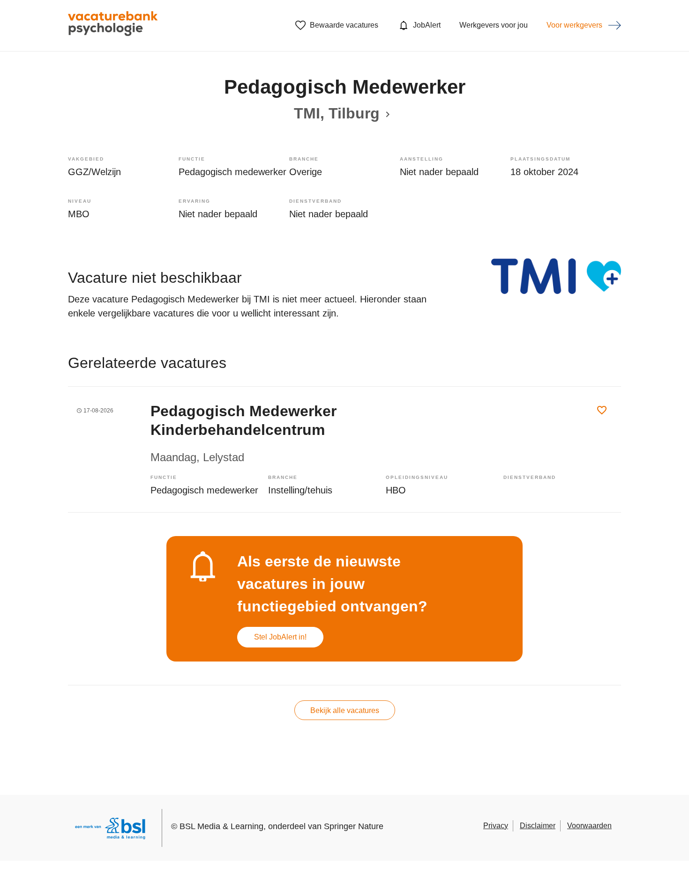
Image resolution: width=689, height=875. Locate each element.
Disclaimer (537, 826)
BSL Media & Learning (221, 826)
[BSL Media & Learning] (110, 830)
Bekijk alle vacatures (344, 710)
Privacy (495, 826)
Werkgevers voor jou (493, 25)
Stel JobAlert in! (280, 637)
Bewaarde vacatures (344, 25)
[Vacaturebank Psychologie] (112, 25)
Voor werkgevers (574, 25)
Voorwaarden (589, 826)
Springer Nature (353, 826)
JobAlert (427, 25)
